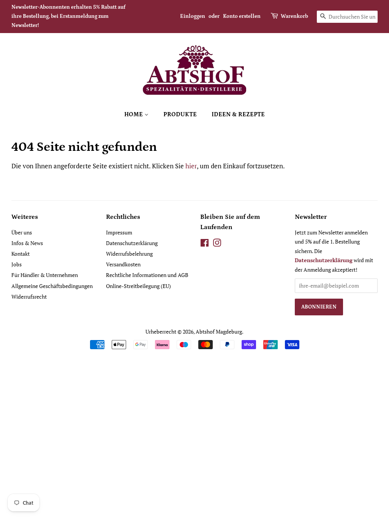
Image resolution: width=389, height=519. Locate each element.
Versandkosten (123, 264)
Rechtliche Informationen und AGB (147, 274)
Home (134, 114)
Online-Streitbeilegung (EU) (138, 286)
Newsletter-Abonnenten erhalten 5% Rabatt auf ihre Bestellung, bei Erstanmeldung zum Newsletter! (68, 16)
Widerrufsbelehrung (129, 253)
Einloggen (192, 16)
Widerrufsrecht (29, 296)
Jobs (16, 264)
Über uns (21, 232)
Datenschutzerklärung (132, 243)
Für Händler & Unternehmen (44, 274)
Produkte (180, 114)
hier (191, 165)
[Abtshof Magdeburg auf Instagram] (217, 244)
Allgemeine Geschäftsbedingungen (52, 286)
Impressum (119, 232)
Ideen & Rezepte (238, 114)
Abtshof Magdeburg (219, 331)
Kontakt (20, 253)
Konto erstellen (242, 16)
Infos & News (27, 243)
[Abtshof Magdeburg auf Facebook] (204, 244)
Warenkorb (294, 16)
